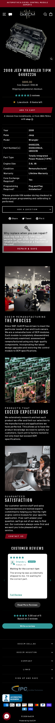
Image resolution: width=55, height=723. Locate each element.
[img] (17, 557)
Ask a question (27, 209)
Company (27, 661)
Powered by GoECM (27, 721)
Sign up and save (26, 678)
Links (27, 669)
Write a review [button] (27, 626)
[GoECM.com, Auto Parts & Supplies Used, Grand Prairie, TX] (12, 698)
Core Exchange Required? (11, 179)
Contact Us (16, 536)
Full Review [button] (16, 594)
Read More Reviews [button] (27, 604)
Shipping (16, 89)
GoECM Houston (27, 652)
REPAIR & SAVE (27, 249)
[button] (22, 95)
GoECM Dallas (27, 644)
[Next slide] (50, 580)
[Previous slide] (4, 580)
